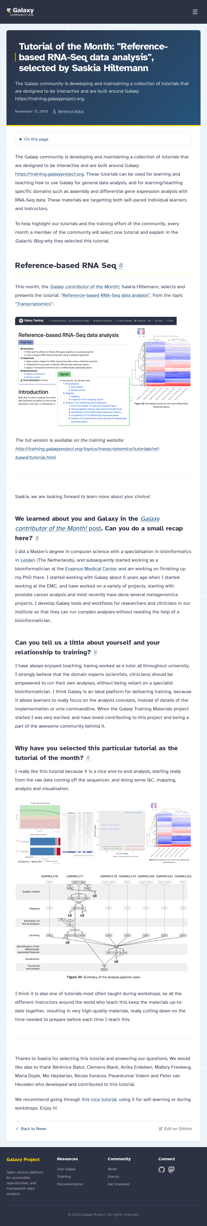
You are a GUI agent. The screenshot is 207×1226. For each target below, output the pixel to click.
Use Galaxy (66, 1169)
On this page (36, 139)
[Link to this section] (121, 265)
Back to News (33, 1128)
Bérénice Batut (71, 111)
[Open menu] (195, 11)
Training (64, 1176)
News (112, 1169)
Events (113, 1176)
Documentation (70, 1184)
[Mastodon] (171, 1169)
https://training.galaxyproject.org (49, 174)
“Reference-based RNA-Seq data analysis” (105, 295)
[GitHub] (161, 1169)
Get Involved (118, 1184)
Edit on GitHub (178, 1128)
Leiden (27, 560)
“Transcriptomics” (34, 304)
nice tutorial (103, 1099)
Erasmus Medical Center (91, 569)
